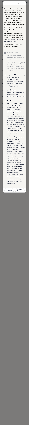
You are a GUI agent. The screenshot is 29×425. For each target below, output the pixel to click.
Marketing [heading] (10, 101)
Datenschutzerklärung (10, 41)
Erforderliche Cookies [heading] (13, 52)
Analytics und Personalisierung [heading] (16, 75)
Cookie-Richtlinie (13, 39)
